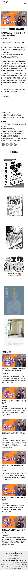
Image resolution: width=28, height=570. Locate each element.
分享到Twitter (7, 144)
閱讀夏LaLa (19, 29)
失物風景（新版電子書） (8, 129)
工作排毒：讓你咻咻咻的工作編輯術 (11, 131)
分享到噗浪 (15, 144)
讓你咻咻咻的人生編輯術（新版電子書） (13, 133)
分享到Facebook (3, 144)
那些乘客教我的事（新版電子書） (11, 136)
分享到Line (11, 144)
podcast (12, 29)
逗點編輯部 (6, 38)
